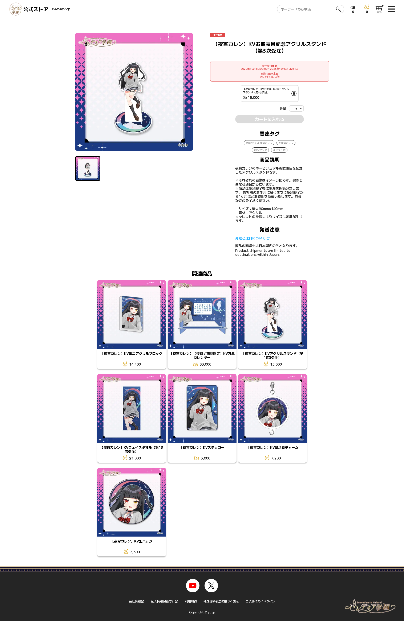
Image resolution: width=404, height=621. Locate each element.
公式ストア (35, 9)
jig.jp (211, 612)
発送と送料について (250, 238)
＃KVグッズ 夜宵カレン (259, 142)
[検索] (338, 9)
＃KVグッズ (260, 150)
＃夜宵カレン (286, 142)
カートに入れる (269, 119)
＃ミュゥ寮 (279, 150)
